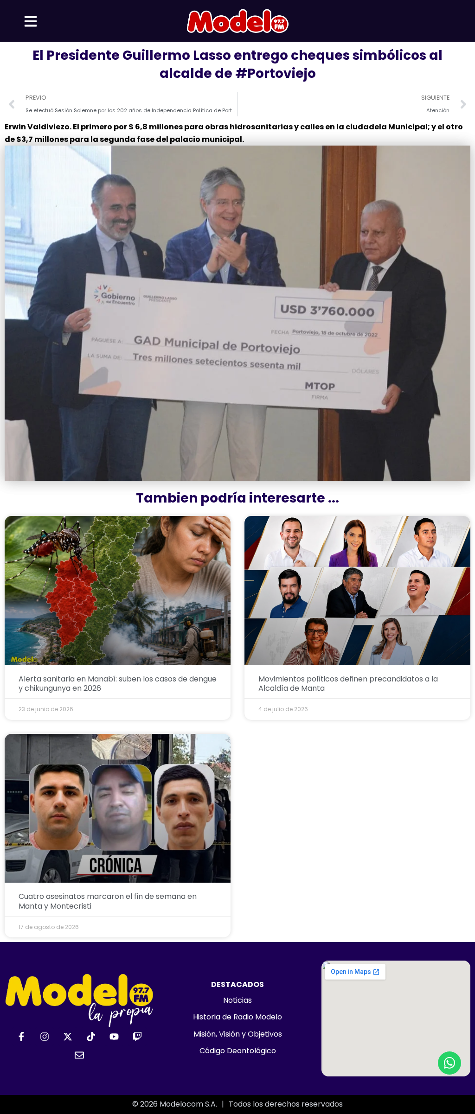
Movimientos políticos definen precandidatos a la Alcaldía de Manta (348, 684)
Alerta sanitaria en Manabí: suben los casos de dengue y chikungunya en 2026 (118, 684)
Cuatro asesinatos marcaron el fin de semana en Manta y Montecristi (108, 901)
